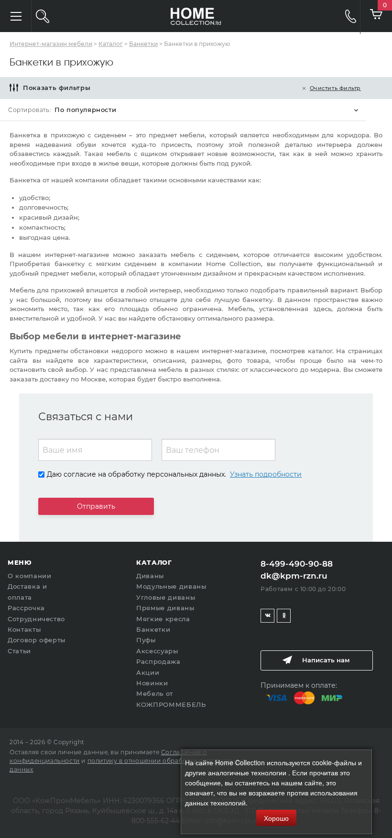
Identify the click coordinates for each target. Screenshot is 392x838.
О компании (30, 576)
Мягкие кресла (163, 619)
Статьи (19, 651)
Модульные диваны (171, 586)
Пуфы (146, 640)
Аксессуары (157, 651)
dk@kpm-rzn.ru (294, 576)
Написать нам (325, 660)
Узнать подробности (266, 474)
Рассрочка (26, 608)
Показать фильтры (56, 87)
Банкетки (153, 629)
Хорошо (276, 818)
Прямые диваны (165, 608)
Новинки (152, 683)
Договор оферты (36, 640)
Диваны (150, 576)
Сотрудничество (36, 619)
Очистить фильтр (335, 88)
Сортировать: (29, 109)
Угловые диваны (165, 597)
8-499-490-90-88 (344, 16)
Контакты (24, 629)
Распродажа (158, 661)
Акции (147, 672)
